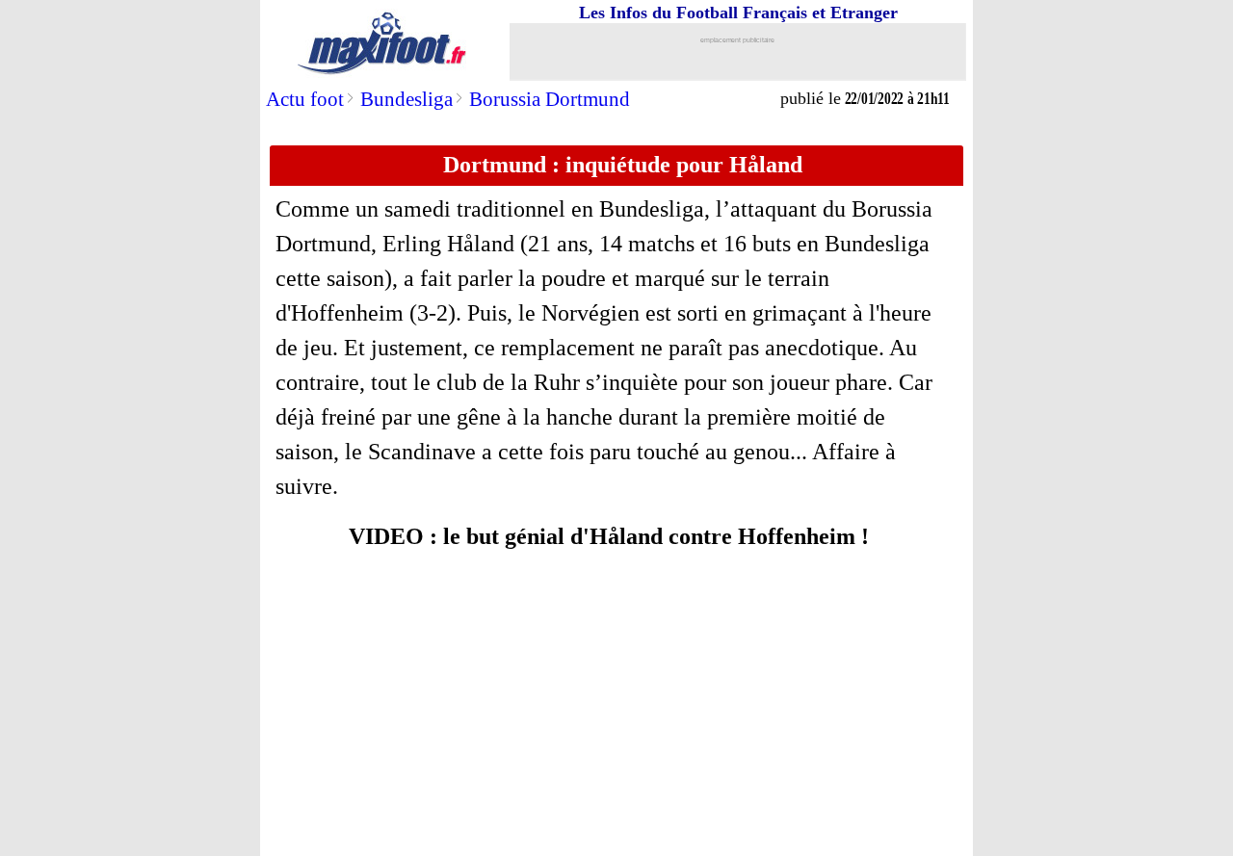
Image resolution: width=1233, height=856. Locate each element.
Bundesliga (406, 99)
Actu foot (305, 99)
